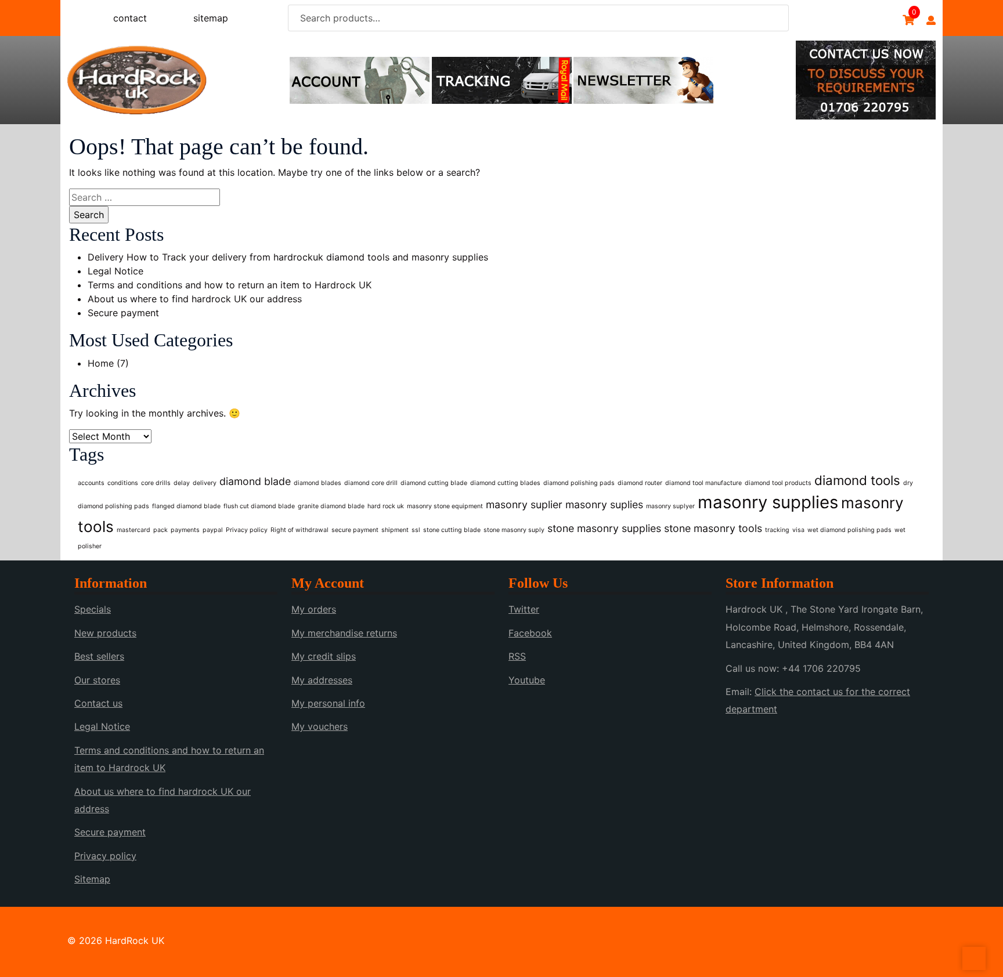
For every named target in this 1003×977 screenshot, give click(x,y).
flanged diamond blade (186, 506)
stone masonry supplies (604, 528)
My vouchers (319, 726)
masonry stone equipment (445, 506)
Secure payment (123, 313)
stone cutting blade (452, 530)
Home (101, 363)
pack (160, 530)
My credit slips (323, 656)
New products (105, 633)
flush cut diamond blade (259, 506)
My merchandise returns (344, 633)
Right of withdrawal (299, 530)
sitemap (210, 18)
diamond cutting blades (505, 483)
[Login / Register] (931, 20)
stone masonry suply (514, 530)
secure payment (354, 530)
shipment (395, 530)
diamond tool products (778, 483)
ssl (416, 530)
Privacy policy (247, 530)
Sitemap (92, 879)
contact (130, 18)
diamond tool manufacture (703, 483)
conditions (122, 483)
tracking (777, 530)
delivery (205, 483)
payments (185, 530)
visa (798, 530)
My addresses (321, 680)
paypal (213, 530)
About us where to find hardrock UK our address (195, 299)
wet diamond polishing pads (849, 530)
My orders (313, 609)
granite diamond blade (331, 506)
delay (182, 483)
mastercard (133, 530)
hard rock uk (385, 506)
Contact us (98, 703)
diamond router (640, 483)
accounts (91, 483)
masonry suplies (604, 504)
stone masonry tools (713, 528)
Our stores (97, 680)
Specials (92, 609)
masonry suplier (524, 504)
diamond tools (857, 480)
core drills (156, 483)
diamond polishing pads (579, 483)
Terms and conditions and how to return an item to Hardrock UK (229, 285)
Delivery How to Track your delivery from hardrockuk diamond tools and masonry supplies (288, 257)
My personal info (328, 703)
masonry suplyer (670, 506)
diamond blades (317, 483)
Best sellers (99, 656)
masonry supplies (768, 502)
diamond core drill (371, 483)
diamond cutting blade (434, 483)
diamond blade (255, 481)
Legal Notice (115, 271)
